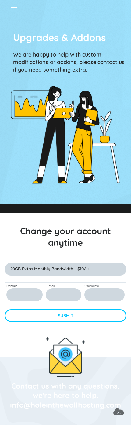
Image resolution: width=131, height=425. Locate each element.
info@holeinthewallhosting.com (65, 405)
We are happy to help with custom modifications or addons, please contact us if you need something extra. (69, 62)
